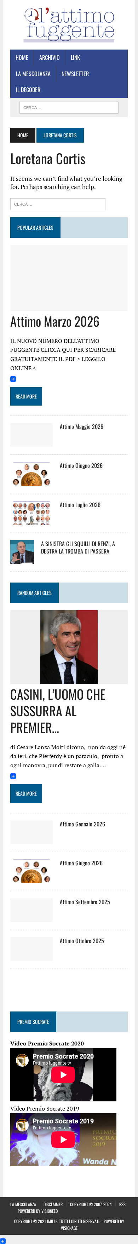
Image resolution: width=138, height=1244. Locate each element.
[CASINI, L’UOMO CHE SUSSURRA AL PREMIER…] (69, 679)
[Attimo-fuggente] (69, 24)
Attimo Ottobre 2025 (82, 940)
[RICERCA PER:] (69, 106)
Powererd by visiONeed (38, 1211)
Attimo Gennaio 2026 (82, 824)
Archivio (49, 57)
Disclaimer (53, 1204)
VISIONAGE (69, 1228)
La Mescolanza (33, 73)
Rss (122, 1204)
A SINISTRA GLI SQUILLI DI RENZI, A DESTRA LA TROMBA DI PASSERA (78, 547)
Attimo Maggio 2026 (81, 426)
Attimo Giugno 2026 (81, 465)
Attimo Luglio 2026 (80, 504)
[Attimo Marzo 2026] (69, 306)
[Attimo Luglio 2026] (31, 520)
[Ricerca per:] (57, 203)
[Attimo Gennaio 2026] (31, 839)
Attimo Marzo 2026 (54, 320)
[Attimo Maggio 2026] (31, 442)
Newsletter (75, 73)
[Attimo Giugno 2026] (31, 481)
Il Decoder (28, 89)
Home (22, 57)
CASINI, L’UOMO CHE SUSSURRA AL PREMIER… (57, 710)
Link (75, 57)
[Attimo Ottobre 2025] (31, 956)
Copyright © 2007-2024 (91, 1204)
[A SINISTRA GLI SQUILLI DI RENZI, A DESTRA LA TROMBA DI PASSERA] (22, 559)
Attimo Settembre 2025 (85, 902)
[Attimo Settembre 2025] (31, 917)
